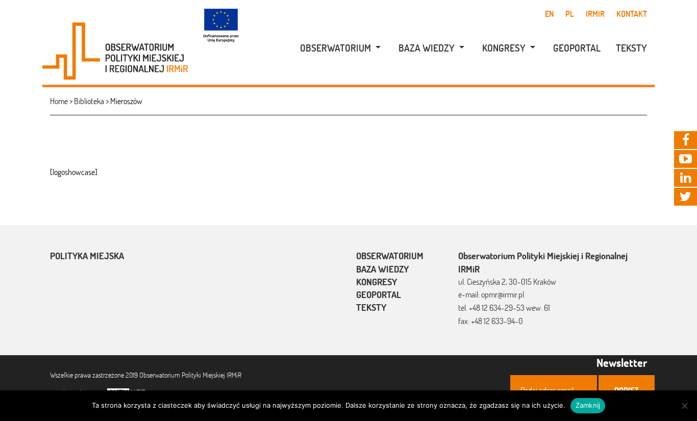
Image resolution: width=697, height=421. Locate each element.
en (549, 14)
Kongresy (504, 48)
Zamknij (588, 405)
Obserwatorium (335, 48)
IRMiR (595, 14)
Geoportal (577, 48)
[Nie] (684, 406)
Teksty (631, 48)
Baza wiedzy (427, 48)
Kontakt (631, 14)
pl (569, 14)
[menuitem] (335, 48)
